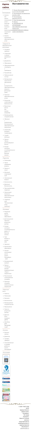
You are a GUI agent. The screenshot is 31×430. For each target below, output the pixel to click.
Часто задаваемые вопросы (7, 164)
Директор (7, 336)
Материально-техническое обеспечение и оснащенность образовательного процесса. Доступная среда (9, 85)
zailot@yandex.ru (24, 428)
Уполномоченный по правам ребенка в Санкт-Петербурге (9, 346)
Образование (7, 63)
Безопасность (8, 182)
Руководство (7, 72)
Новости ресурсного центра (7, 310)
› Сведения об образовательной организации (6, 45)
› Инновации (5, 209)
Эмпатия (6, 244)
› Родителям (5, 158)
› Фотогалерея (6, 352)
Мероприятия (8, 306)
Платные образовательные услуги (9, 96)
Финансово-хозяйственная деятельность (8, 102)
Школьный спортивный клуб (7, 174)
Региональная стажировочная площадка (8, 277)
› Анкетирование (6, 11)
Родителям (7, 160)
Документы (7, 60)
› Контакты (5, 330)
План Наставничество (19, 20)
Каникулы (6, 298)
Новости (6, 293)
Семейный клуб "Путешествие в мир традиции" (8, 203)
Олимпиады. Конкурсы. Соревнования (8, 131)
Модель (16, 21)
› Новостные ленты (5, 290)
